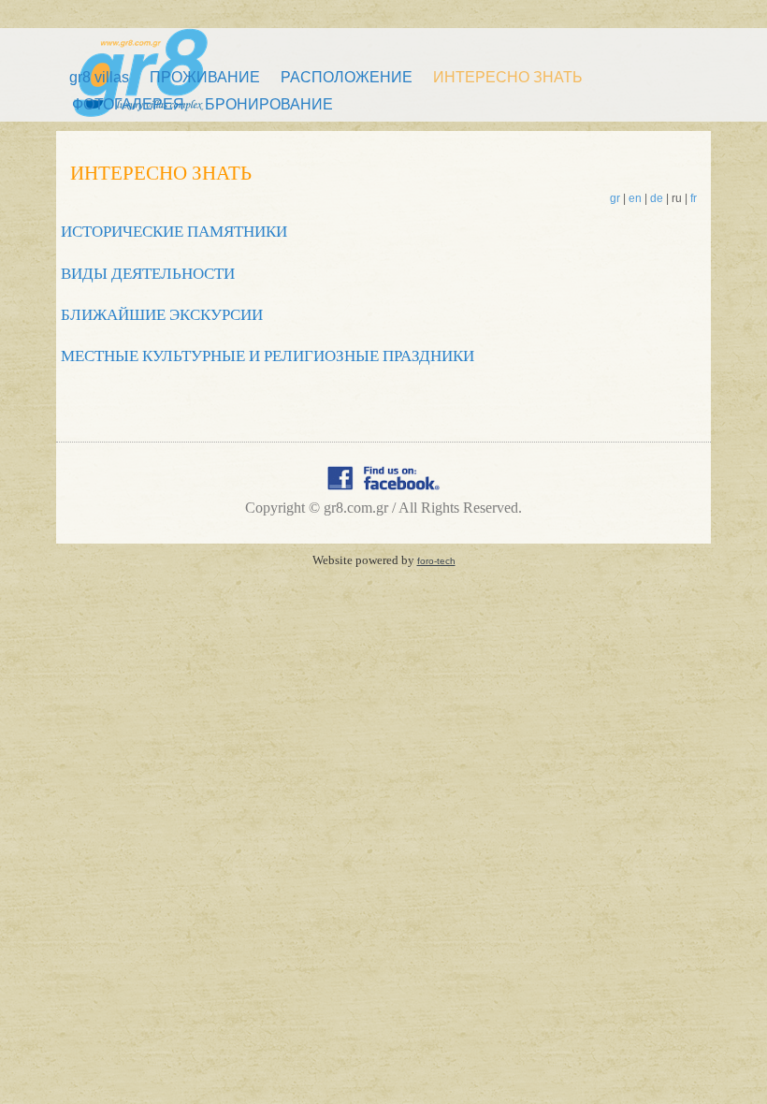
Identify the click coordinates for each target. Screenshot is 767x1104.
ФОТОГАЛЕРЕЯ (128, 104)
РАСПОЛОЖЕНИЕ (346, 77)
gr (615, 198)
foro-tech (436, 561)
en (635, 198)
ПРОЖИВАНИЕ (205, 77)
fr (693, 198)
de (656, 198)
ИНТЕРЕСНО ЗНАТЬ (508, 77)
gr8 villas (99, 77)
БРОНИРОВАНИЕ (269, 104)
